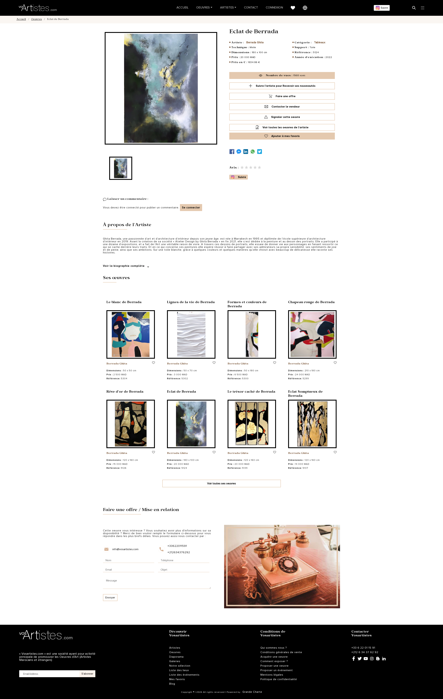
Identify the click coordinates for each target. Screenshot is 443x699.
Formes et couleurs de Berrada (247, 305)
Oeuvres (203, 7)
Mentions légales (271, 674)
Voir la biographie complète (124, 266)
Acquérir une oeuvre (274, 656)
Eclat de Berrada (181, 392)
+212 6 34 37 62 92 (364, 652)
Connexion (274, 7)
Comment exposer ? (274, 661)
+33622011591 (177, 546)
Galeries (174, 661)
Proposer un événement (276, 670)
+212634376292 (178, 552)
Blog (172, 683)
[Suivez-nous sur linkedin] (246, 151)
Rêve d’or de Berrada (124, 392)
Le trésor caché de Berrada (251, 392)
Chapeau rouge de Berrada (311, 303)
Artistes (227, 7)
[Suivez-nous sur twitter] (260, 151)
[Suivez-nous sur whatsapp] (253, 151)
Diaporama (176, 656)
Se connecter (191, 207)
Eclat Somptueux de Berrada (305, 394)
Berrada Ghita (255, 42)
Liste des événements (184, 674)
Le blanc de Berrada (124, 303)
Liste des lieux (179, 670)
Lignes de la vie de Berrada (191, 303)
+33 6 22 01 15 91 (363, 647)
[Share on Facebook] (232, 151)
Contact (251, 7)
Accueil (182, 7)
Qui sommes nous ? (273, 647)
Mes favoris (177, 679)
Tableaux (319, 42)
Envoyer (110, 597)
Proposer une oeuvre (274, 665)
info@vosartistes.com (125, 549)
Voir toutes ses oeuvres (221, 483)
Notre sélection (179, 665)
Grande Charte (252, 692)
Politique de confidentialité (278, 679)
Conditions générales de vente (281, 652)
